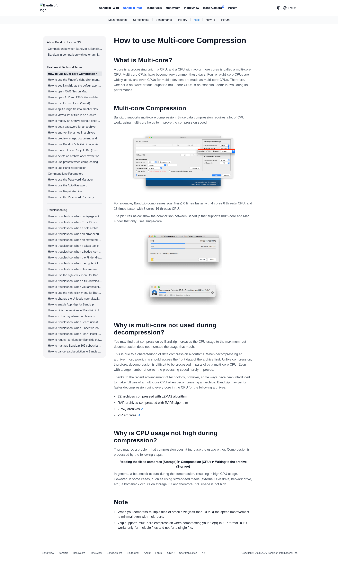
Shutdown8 (133, 552)
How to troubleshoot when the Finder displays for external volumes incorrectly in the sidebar (75, 257)
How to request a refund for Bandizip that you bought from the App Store (75, 339)
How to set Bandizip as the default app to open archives (75, 85)
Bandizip (63, 552)
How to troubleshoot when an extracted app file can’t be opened (75, 239)
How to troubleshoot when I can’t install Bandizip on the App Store (75, 333)
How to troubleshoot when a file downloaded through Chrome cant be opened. (75, 281)
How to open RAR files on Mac (67, 91)
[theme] (278, 8)
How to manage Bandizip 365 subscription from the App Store (75, 345)
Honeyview (191, 7)
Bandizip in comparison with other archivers (75, 54)
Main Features (117, 19)
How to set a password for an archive (71, 126)
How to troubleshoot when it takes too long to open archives (75, 245)
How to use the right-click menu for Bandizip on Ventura (75, 275)
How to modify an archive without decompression (75, 120)
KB (203, 552)
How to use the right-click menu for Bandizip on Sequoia (75, 292)
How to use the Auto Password (67, 185)
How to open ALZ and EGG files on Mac (73, 97)
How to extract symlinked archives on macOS (75, 316)
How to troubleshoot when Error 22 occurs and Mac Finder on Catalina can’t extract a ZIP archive (75, 222)
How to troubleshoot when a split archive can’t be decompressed (75, 228)
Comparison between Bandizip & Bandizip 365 (75, 48)
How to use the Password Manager (70, 179)
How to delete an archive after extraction (73, 156)
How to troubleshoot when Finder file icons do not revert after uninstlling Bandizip (75, 328)
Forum (232, 7)
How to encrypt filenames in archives (71, 132)
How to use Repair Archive (65, 191)
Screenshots (141, 19)
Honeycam (173, 7)
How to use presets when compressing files (75, 162)
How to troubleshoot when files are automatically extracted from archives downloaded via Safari (75, 269)
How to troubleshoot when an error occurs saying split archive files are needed (75, 234)
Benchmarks (164, 19)
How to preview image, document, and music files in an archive (75, 138)
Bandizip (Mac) (133, 7)
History (182, 19)
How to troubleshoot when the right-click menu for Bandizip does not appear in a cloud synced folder (75, 263)
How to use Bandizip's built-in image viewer (75, 144)
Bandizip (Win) (109, 7)
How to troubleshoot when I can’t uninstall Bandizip (75, 322)
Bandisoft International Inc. (283, 552)
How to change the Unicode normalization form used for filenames (75, 298)
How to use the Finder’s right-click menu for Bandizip (75, 79)
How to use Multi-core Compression (72, 73)
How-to (210, 19)
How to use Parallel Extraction (67, 167)
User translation (188, 552)
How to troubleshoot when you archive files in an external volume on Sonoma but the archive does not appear (75, 286)
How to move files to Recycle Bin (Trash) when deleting (75, 150)
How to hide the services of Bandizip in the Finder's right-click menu (75, 310)
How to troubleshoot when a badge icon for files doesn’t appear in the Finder (75, 251)
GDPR (170, 552)
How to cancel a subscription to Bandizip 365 (75, 351)
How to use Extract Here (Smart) (69, 103)
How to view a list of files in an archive (72, 115)
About (147, 552)
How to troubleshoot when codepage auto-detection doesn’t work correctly (75, 216)
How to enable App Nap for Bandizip (71, 304)
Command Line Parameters (65, 173)
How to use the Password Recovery (71, 197)
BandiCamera (213, 8)
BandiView (154, 7)
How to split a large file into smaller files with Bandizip (75, 109)
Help (197, 19)
